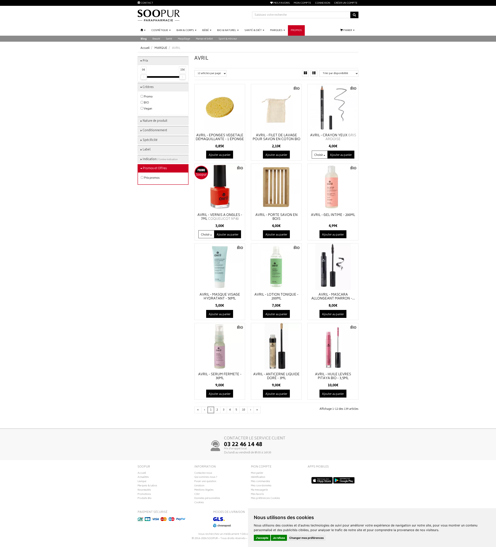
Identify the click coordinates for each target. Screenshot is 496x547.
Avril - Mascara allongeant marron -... (333, 297)
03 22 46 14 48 (243, 445)
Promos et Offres (155, 168)
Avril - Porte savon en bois (276, 217)
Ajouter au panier (220, 155)
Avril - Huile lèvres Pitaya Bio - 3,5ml (333, 376)
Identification (258, 477)
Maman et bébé (204, 39)
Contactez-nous (203, 473)
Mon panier (257, 473)
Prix (145, 61)
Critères (148, 87)
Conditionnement (155, 130)
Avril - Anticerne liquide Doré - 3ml (276, 376)
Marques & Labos (147, 486)
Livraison (199, 486)
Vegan (147, 108)
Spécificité (150, 140)
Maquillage (184, 39)
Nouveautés (144, 490)
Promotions (144, 494)
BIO (146, 102)
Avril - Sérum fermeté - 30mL (219, 376)
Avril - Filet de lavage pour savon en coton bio (276, 137)
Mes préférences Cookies (265, 498)
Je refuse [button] (279, 537)
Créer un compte (345, 3)
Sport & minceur (228, 39)
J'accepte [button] (262, 537)
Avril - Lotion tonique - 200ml (276, 297)
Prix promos (151, 178)
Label (147, 149)
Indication (160, 159)
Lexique (142, 482)
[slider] (143, 77)
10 (243, 409)
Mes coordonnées (261, 486)
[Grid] (305, 73)
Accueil (145, 48)
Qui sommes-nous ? (205, 477)
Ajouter (341, 155)
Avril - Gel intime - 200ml (333, 215)
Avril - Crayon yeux (333, 137)
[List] (313, 73)
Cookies (199, 503)
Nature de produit (155, 121)
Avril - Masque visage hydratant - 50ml (220, 297)
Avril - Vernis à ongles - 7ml (219, 217)
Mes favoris (257, 494)
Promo (148, 96)
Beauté (156, 39)
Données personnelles (207, 498)
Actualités (143, 477)
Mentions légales (204, 490)
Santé (169, 39)
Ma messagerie (259, 490)
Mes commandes (260, 482)
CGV (197, 494)
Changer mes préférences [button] (306, 537)
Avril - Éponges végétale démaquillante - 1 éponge (220, 137)
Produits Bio (145, 498)
